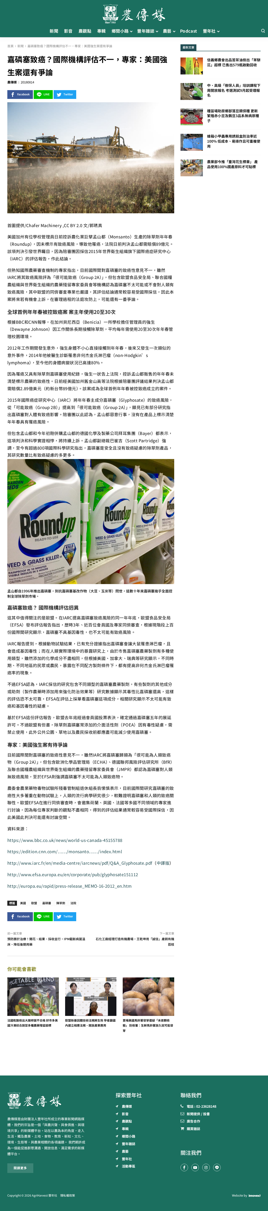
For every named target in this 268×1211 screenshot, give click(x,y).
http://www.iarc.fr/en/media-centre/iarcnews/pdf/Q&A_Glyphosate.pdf (79, 863)
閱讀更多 (20, 1168)
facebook (23, 94)
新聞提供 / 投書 (198, 1114)
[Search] (263, 31)
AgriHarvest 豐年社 (44, 1195)
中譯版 (163, 863)
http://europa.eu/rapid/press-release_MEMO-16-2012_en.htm (69, 886)
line (47, 94)
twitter (68, 94)
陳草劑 (60, 903)
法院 (73, 903)
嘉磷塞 (46, 903)
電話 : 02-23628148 (201, 1107)
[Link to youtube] (195, 1167)
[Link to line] (217, 1167)
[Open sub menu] (131, 31)
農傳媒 (12, 82)
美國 (23, 903)
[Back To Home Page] (47, 1100)
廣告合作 (193, 1121)
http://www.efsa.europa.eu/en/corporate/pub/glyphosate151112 (72, 875)
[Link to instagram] (206, 1167)
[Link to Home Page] (134, 12)
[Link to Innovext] (255, 1195)
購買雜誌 (193, 1129)
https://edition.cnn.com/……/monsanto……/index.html (64, 852)
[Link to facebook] (184, 1167)
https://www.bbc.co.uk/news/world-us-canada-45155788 (64, 840)
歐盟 (34, 903)
